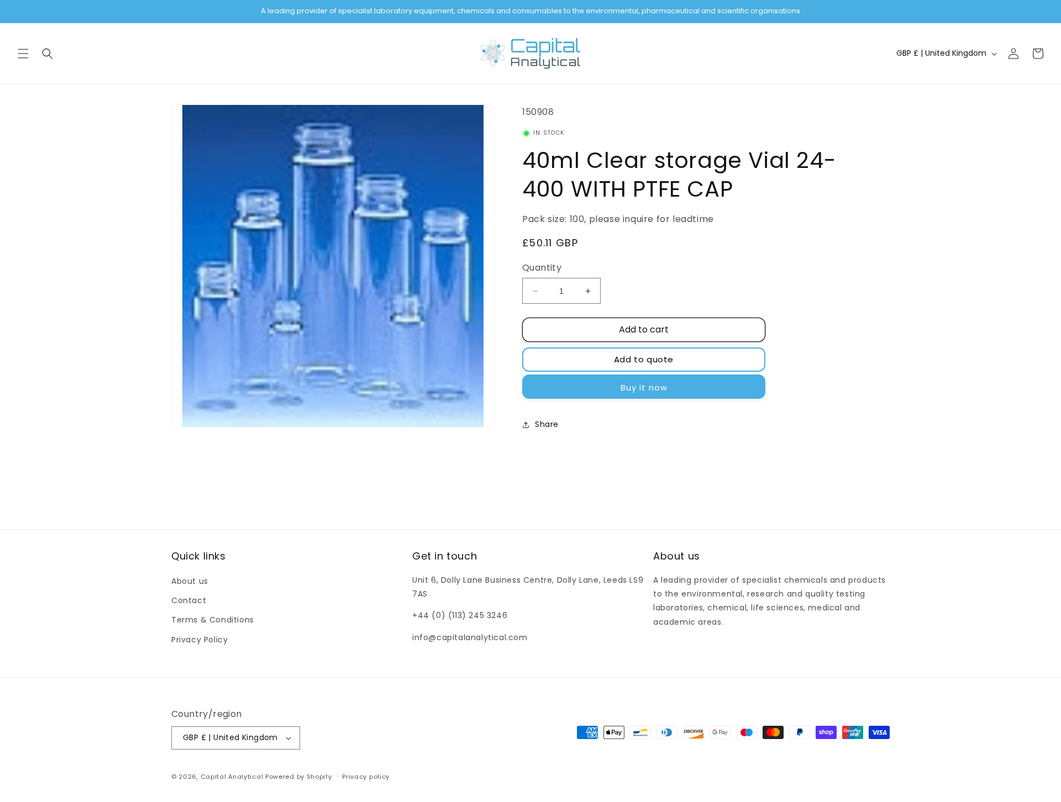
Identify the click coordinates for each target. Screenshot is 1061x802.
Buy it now (644, 387)
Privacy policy (366, 776)
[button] (23, 53)
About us (189, 581)
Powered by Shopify (298, 776)
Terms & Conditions (212, 619)
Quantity (541, 267)
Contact (188, 600)
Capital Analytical (232, 776)
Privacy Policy (199, 639)
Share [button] (547, 424)
